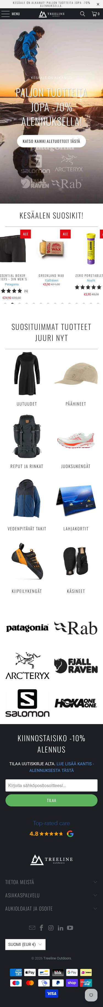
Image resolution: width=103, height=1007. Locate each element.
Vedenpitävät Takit (27, 504)
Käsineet (76, 566)
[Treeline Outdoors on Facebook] (42, 928)
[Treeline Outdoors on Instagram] (51, 928)
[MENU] (2, 13)
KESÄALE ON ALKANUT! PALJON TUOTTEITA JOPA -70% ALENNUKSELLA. (51, 4)
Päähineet (76, 379)
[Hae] (82, 13)
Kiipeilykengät (27, 566)
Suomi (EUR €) (22, 944)
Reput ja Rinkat (27, 441)
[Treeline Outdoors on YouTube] (70, 928)
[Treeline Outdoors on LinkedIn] (61, 928)
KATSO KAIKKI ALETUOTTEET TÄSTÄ (51, 141)
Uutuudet (27, 379)
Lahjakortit (76, 504)
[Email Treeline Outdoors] (32, 928)
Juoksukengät (76, 441)
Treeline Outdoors (57, 958)
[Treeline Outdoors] (51, 13)
